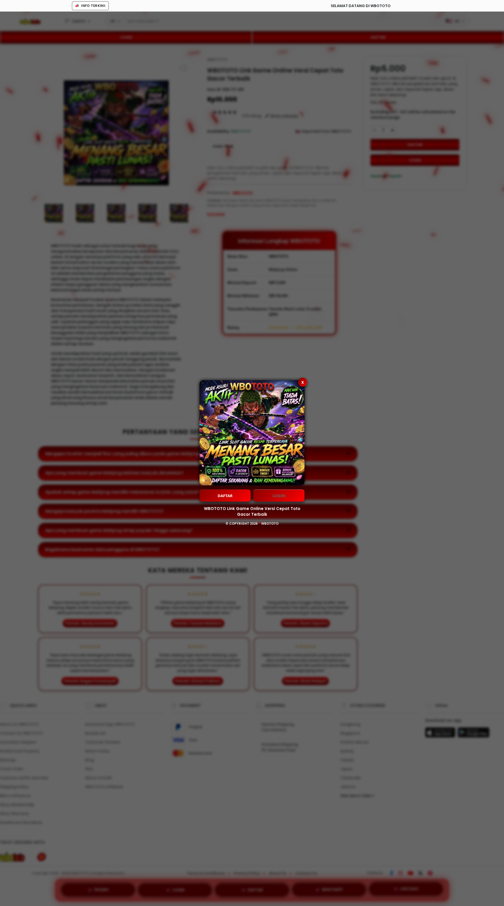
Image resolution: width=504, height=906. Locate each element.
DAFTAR (225, 495)
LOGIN (278, 495)
